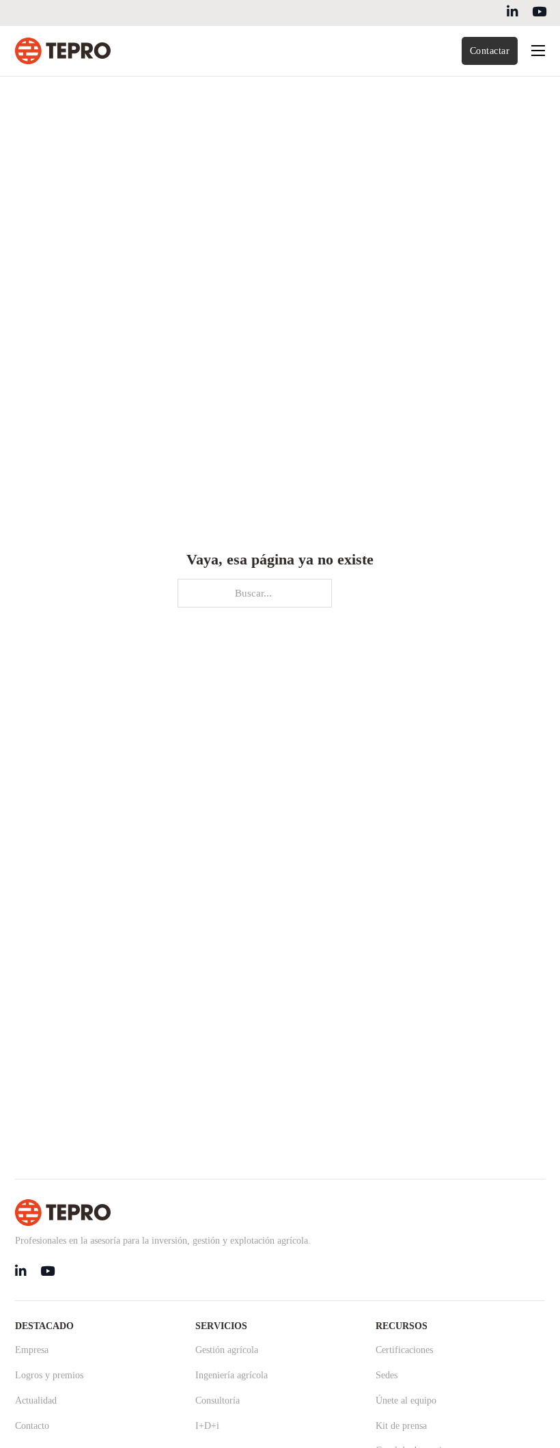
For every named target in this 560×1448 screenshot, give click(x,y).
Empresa (31, 1350)
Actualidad (36, 1400)
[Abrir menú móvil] (538, 50)
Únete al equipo (406, 1400)
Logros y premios (49, 1375)
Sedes (386, 1375)
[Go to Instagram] (539, 13)
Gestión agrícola (226, 1350)
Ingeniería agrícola (231, 1375)
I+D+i (207, 1426)
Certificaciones (404, 1350)
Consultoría (217, 1400)
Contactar (490, 51)
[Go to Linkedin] (512, 13)
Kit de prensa (401, 1426)
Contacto (32, 1426)
